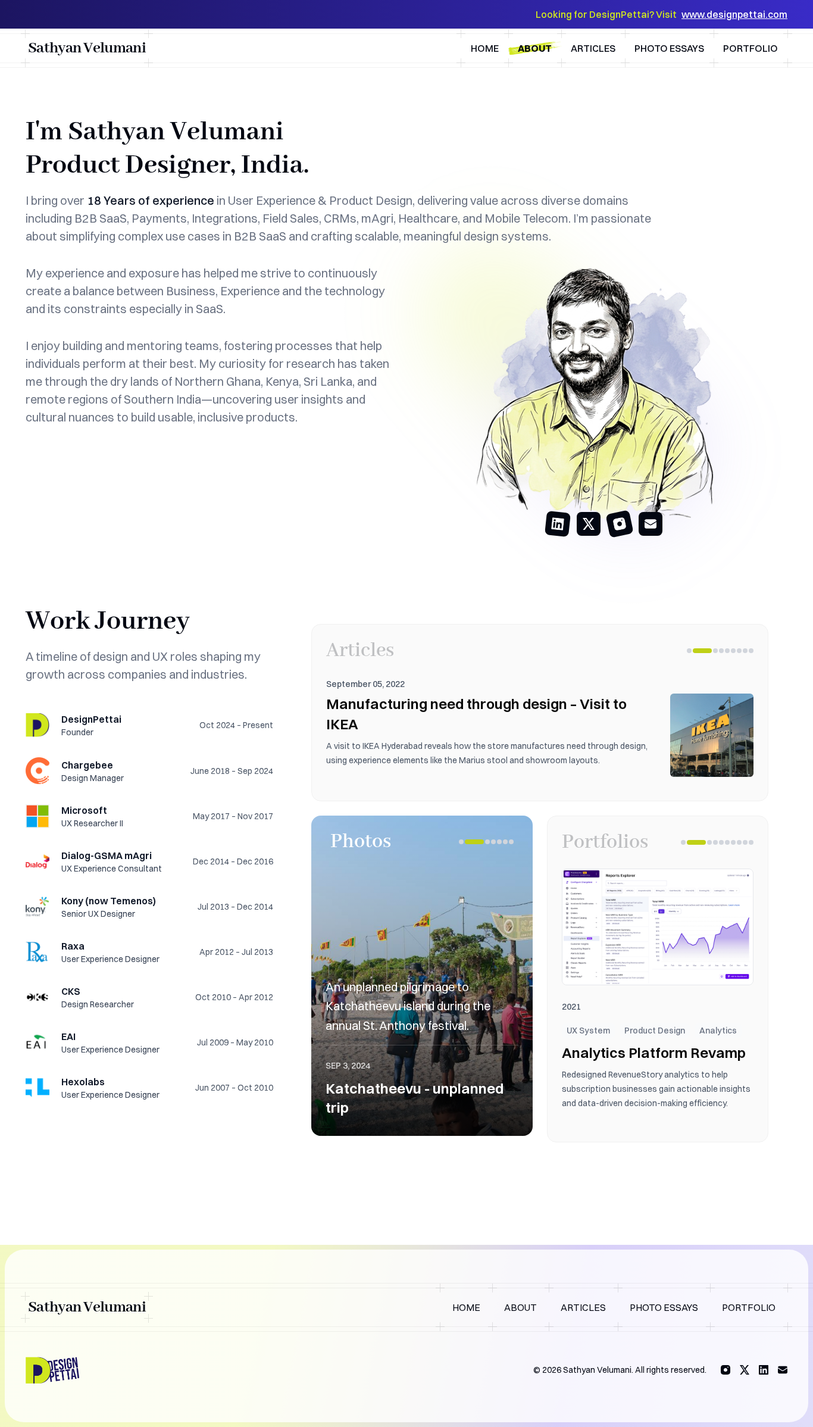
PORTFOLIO (749, 1307)
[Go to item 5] (727, 650)
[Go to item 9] (751, 650)
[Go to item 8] (745, 650)
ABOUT (520, 1307)
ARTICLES (583, 1307)
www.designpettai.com (734, 14)
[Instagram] (725, 1370)
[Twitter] (744, 1370)
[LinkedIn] (763, 1370)
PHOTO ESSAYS (664, 1307)
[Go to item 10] (751, 842)
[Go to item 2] (702, 650)
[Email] (782, 1370)
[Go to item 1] (689, 650)
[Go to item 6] (733, 650)
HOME (466, 1307)
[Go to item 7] (739, 650)
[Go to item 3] (715, 650)
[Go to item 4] (721, 650)
